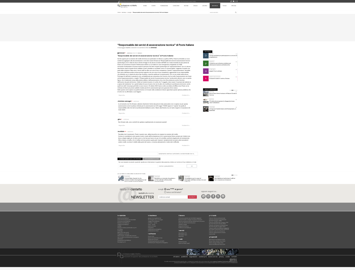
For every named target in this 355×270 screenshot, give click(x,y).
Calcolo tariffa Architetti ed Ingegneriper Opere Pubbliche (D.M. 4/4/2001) (219, 228)
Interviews (120, 239)
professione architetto (127, 5)
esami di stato (152, 226)
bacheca (124, 7)
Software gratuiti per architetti (156, 241)
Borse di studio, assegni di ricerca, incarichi (190, 219)
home (145, 6)
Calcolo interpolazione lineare (217, 232)
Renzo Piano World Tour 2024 (217, 241)
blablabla (151, 227)
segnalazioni (193, 257)
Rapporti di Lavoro (184, 226)
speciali (233, 6)
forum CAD (151, 236)
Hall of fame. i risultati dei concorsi (127, 235)
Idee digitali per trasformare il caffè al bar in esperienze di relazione (224, 179)
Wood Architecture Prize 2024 (217, 244)
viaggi (195, 6)
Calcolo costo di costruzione (217, 231)
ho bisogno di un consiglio (155, 219)
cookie (227, 257)
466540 (140, 53)
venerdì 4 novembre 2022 (140, 48)
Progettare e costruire (123, 234)
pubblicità (184, 257)
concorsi (176, 6)
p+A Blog (120, 229)
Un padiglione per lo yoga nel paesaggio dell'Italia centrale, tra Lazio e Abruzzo (195, 180)
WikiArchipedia (183, 242)
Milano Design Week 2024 (216, 243)
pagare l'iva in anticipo (215, 71)
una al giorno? (175, 189)
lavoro (204, 6)
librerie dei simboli (153, 239)
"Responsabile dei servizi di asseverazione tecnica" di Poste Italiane (145, 56)
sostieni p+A (203, 257)
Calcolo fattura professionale (217, 218)
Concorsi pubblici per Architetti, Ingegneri (190, 218)
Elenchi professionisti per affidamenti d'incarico (192, 221)
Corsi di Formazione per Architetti (127, 219)
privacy (221, 257)
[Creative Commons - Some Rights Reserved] (177, 260)
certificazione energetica (154, 229)
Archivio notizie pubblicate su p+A (127, 227)
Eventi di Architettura (123, 218)
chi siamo (176, 257)
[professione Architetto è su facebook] (213, 196)
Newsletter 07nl (183, 233)
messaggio (121, 48)
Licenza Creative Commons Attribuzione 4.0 (225, 261)
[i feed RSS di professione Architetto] (203, 196)
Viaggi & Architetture (123, 224)
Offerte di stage (183, 224)
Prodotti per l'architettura (124, 240)
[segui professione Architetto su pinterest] (223, 196)
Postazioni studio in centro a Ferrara (219, 78)
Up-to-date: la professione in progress (128, 237)
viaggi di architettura (153, 221)
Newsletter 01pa (183, 235)
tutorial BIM (212, 234)
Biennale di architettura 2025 (217, 239)
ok (192, 166)
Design (119, 226)
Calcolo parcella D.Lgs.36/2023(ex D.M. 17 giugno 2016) (217, 220)
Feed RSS (181, 236)
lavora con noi (212, 257)
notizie (186, 6)
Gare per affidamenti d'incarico (187, 223)
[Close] (1, 269)
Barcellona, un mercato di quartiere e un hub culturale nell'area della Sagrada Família (164, 180)
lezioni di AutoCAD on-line (155, 238)
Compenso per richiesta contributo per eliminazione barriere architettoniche (220, 64)
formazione (164, 6)
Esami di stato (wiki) (184, 243)
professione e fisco (153, 231)
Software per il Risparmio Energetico (158, 242)
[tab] (230, 90)
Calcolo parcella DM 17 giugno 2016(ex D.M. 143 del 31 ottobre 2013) (218, 223)
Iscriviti (192, 197)
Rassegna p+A (122, 242)
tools (224, 6)
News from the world (123, 232)
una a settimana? (173, 192)
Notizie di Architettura (123, 223)
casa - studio (151, 224)
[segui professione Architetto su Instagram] (208, 196)
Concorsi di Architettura (124, 221)
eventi (153, 6)
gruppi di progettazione (154, 218)
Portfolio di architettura (185, 227)
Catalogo (120, 231)
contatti (234, 257)
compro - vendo (152, 223)
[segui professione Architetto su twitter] (218, 196)
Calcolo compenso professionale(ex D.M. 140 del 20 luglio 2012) (218, 226)
